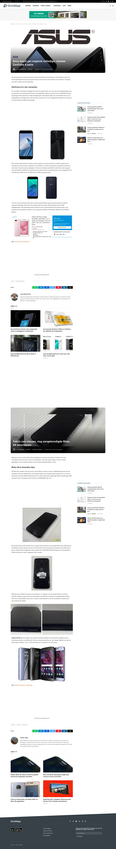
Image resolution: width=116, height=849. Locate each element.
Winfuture (26, 241)
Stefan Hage (21, 449)
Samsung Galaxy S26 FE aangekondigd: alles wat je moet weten (95, 108)
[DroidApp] (12, 6)
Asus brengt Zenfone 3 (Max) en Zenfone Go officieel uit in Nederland (57, 330)
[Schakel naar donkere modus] (110, 5)
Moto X (13, 724)
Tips (64, 5)
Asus (12, 281)
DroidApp (13, 24)
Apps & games (45, 5)
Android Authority (19, 685)
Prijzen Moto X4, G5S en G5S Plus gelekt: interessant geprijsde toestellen (25, 775)
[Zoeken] (113, 6)
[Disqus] (42, 384)
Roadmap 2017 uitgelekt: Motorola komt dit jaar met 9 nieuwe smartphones (57, 800)
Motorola (25, 724)
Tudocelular (28, 685)
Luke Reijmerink (22, 69)
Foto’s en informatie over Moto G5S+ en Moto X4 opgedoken (24, 800)
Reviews (36, 5)
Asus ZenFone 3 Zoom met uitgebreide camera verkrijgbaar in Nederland (24, 330)
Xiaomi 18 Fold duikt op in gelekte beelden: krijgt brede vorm (96, 139)
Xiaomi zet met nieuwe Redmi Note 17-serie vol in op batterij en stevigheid (40, 1)
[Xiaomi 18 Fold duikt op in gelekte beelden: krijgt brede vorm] (81, 140)
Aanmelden (80, 836)
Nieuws (28, 5)
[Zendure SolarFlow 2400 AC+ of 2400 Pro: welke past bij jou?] (81, 129)
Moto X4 (19, 724)
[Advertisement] (42, 115)
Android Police (18, 241)
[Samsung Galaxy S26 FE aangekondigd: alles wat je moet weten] (81, 109)
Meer (69, 5)
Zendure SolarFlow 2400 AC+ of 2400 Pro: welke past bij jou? (96, 129)
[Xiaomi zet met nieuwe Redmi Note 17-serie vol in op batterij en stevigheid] (81, 119)
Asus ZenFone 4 (20, 281)
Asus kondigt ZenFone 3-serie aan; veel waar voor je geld (56, 355)
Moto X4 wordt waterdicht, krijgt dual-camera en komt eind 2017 (56, 775)
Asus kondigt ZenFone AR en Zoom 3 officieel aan (23, 355)
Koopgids (57, 5)
